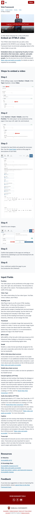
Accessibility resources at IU (9, 466)
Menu (31, 2)
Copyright (8, 513)
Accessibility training (7, 472)
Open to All (21, 511)
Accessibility (6, 511)
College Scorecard (14, 511)
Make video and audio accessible (11, 60)
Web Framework (7, 7)
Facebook (17, 499)
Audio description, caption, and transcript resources (16, 470)
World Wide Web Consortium (14, 405)
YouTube (21, 499)
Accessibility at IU (6, 460)
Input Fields (12, 149)
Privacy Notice (28, 511)
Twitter (13, 499)
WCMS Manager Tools (18, 496)
